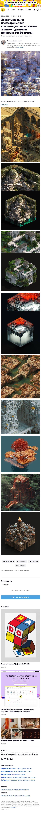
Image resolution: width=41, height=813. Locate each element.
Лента (13, 9)
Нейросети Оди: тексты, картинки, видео (15, 796)
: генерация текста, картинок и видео (18, 780)
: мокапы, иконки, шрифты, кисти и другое (18, 777)
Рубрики (20, 9)
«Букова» (20, 47)
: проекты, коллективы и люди (16, 771)
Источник (4, 104)
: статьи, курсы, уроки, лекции (16, 768)
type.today (13, 807)
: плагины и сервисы (13, 774)
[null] (8, 561)
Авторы (28, 9)
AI (8, 9)
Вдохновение (8, 570)
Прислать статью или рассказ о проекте (15, 789)
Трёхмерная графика (21, 570)
